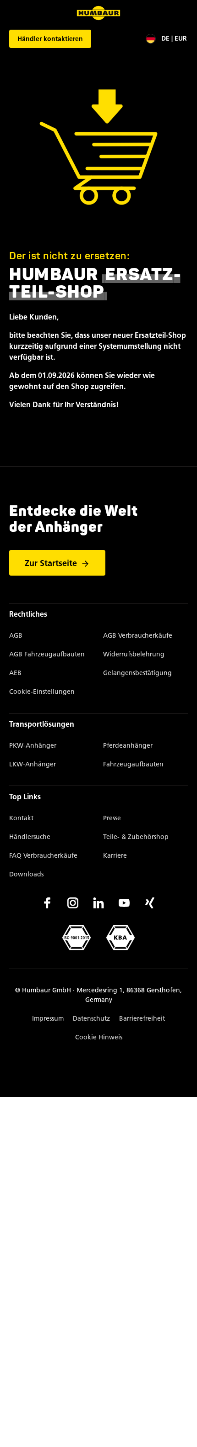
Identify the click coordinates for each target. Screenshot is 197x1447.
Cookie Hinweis (98, 1037)
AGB (15, 636)
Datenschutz (91, 1018)
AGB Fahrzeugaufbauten (47, 654)
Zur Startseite (51, 563)
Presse (112, 818)
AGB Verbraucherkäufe (137, 636)
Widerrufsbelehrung (133, 654)
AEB (15, 673)
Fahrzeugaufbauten (133, 764)
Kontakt (21, 818)
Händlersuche (29, 837)
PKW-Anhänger (32, 746)
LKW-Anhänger (32, 764)
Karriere (115, 856)
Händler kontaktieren (50, 39)
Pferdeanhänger (128, 746)
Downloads (26, 874)
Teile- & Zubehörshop (136, 837)
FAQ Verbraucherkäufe (43, 856)
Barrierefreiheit (142, 1018)
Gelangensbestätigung (137, 673)
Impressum (48, 1018)
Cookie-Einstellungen (42, 692)
